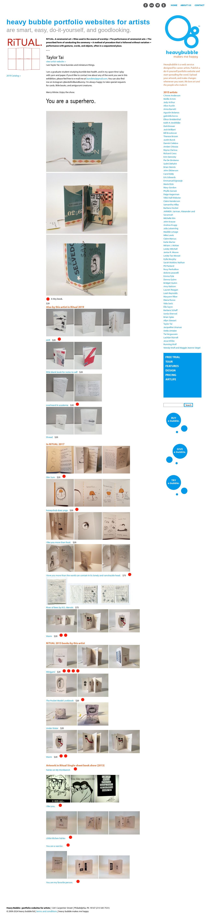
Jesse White (169, 340)
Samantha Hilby (171, 204)
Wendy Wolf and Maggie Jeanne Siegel (181, 347)
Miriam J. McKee (171, 245)
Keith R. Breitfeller (172, 122)
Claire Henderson (171, 201)
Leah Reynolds (170, 293)
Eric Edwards (169, 177)
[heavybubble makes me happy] (182, 59)
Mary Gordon (169, 187)
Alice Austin (169, 105)
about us (186, 5)
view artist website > (56, 61)
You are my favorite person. (59, 882)
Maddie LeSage (170, 231)
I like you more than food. (58, 542)
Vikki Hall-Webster (172, 197)
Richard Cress (169, 153)
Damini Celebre (170, 143)
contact (199, 5)
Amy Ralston (169, 286)
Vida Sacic (168, 303)
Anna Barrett (169, 109)
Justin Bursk (169, 139)
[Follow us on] (145, 5)
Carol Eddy (168, 173)
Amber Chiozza (170, 146)
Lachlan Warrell (170, 337)
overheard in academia (57, 405)
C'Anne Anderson (171, 95)
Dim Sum (50, 477)
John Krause (169, 221)
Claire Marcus (169, 238)
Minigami (50, 671)
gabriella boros (170, 115)
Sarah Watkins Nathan (174, 262)
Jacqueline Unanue (172, 327)
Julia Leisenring (170, 228)
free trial (172, 357)
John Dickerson (170, 170)
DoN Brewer (169, 126)
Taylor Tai (167, 323)
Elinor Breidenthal (172, 119)
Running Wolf (169, 344)
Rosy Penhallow (171, 269)
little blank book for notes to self (61, 372)
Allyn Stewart (169, 320)
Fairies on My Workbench (58, 769)
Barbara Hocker (170, 207)
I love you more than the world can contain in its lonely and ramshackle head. (83, 575)
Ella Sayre (168, 306)
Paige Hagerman (171, 194)
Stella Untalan (170, 330)
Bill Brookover (170, 132)
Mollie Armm (169, 98)
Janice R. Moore (170, 252)
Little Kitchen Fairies (55, 838)
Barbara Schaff (170, 310)
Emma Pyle (168, 276)
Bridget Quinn (170, 282)
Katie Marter (169, 242)
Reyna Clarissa (170, 150)
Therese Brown (170, 136)
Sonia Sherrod (170, 313)
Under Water (52, 728)
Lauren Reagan (170, 289)
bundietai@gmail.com (96, 78)
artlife (170, 379)
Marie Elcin (168, 184)
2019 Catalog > (13, 75)
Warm (49, 636)
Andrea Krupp (170, 225)
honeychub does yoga (57, 510)
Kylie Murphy (169, 259)
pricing (170, 375)
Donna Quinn (169, 279)
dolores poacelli (171, 272)
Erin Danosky (169, 156)
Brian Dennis (169, 167)
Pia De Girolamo (171, 160)
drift (48, 340)
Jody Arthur (169, 102)
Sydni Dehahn (170, 163)
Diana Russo (169, 300)
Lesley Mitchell (170, 248)
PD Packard (168, 265)
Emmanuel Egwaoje (172, 180)
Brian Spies (168, 317)
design (170, 370)
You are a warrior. (54, 846)
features (172, 366)
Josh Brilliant (169, 129)
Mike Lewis (168, 235)
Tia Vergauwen (170, 334)
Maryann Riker (170, 296)
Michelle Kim (169, 218)
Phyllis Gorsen (170, 190)
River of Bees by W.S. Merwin (59, 607)
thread (49, 437)
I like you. (50, 806)
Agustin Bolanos (171, 112)
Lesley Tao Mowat (171, 255)
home (174, 5)
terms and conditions (46, 911)
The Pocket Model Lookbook (60, 700)
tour (169, 361)
